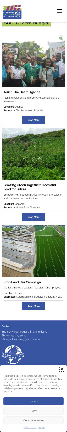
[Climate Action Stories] (12, 11)
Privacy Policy (30, 427)
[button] (62, 369)
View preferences (33, 420)
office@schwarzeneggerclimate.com (22, 339)
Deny (33, 410)
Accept (33, 401)
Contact (41, 427)
